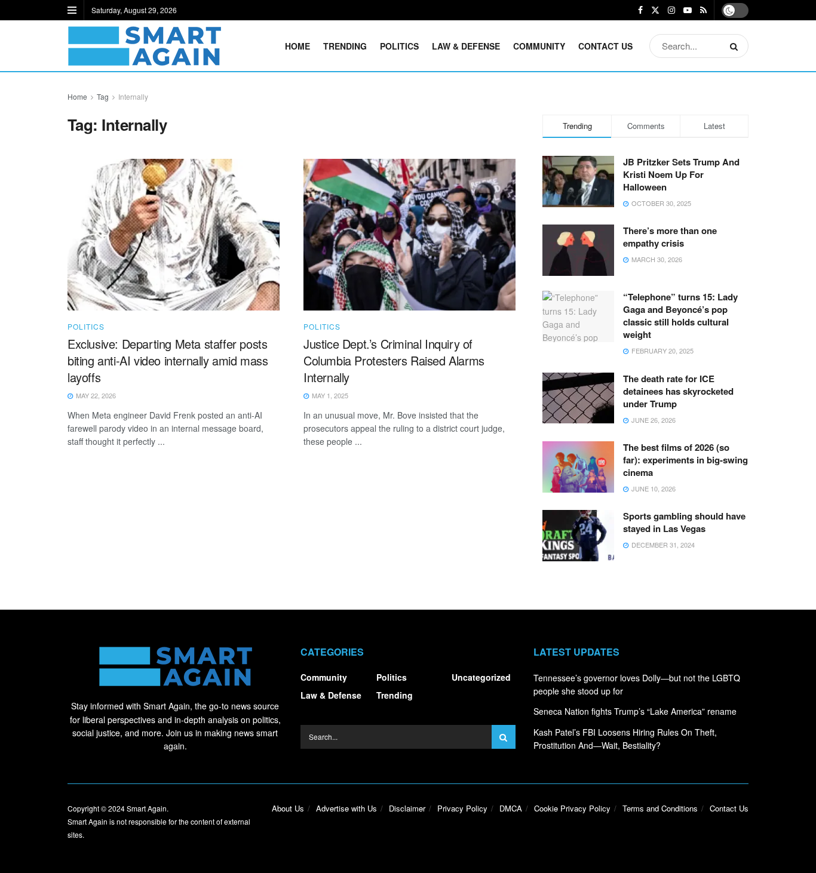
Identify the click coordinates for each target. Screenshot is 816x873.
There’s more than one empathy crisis (670, 237)
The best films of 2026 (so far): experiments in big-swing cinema (685, 460)
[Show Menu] (72, 10)
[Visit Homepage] (144, 46)
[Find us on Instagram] (671, 10)
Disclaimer (407, 808)
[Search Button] (736, 46)
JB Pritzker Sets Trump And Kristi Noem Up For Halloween (681, 174)
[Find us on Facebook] (640, 10)
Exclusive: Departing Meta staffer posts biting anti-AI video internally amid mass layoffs (168, 360)
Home (297, 46)
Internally (133, 96)
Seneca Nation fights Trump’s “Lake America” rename (635, 711)
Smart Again (147, 808)
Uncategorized (481, 677)
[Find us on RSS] (703, 10)
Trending (345, 46)
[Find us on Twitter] (655, 10)
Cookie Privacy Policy (572, 808)
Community (539, 46)
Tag (103, 96)
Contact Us (605, 46)
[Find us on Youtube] (687, 10)
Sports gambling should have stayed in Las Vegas (684, 522)
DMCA (510, 808)
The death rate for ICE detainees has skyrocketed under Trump (678, 391)
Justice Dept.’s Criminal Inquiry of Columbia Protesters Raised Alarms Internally (393, 360)
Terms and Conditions (660, 808)
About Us (288, 808)
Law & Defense (466, 46)
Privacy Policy (462, 808)
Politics (399, 46)
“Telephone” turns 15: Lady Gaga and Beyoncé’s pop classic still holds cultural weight (680, 315)
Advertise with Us (346, 808)
